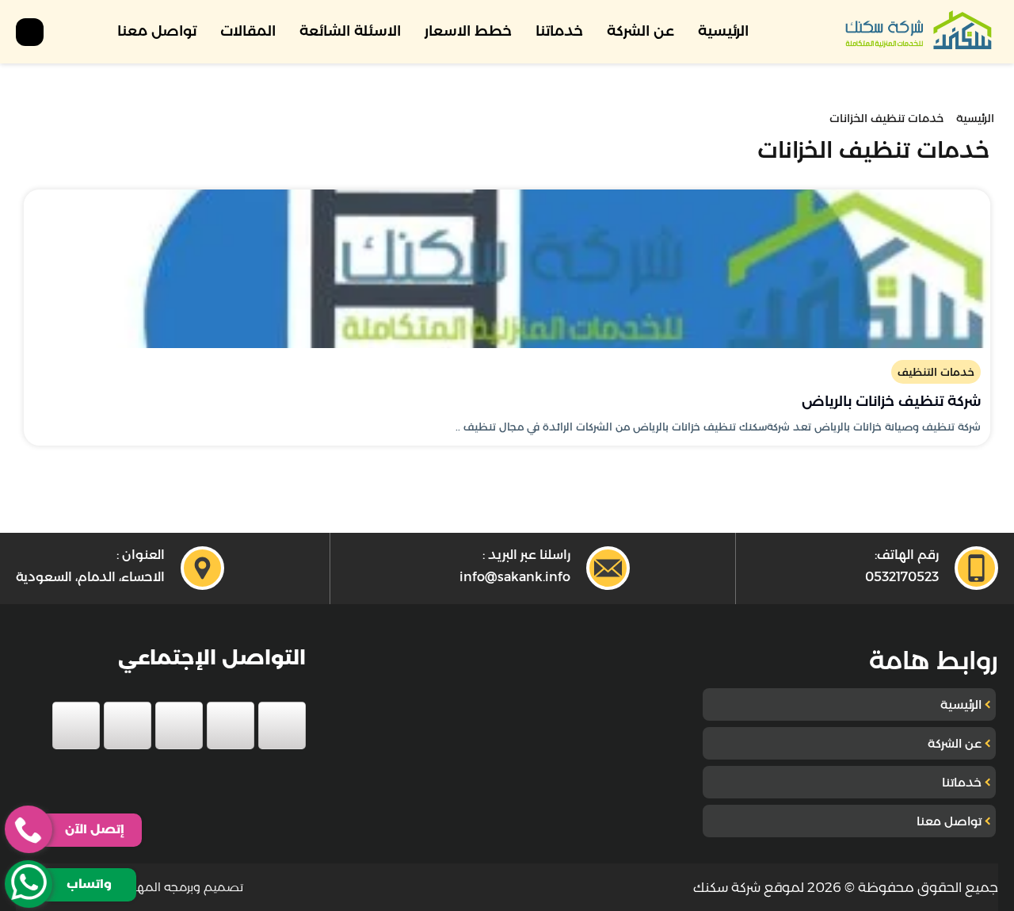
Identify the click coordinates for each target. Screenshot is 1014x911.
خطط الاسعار (468, 31)
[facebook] (282, 725)
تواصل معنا (156, 31)
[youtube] (179, 725)
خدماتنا (559, 31)
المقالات (248, 31)
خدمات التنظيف (936, 372)
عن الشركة (640, 31)
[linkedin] (127, 725)
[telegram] (76, 725)
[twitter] (230, 725)
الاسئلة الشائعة (350, 31)
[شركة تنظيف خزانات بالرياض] (507, 268)
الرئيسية (723, 31)
